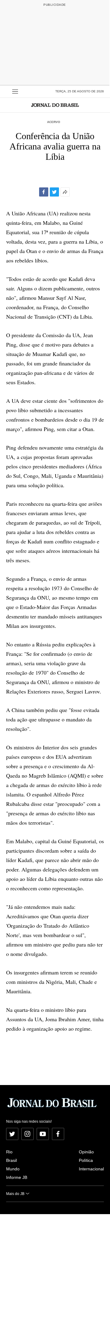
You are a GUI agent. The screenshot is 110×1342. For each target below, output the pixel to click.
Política (86, 1160)
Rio (9, 1151)
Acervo (53, 122)
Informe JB (16, 1177)
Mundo (13, 1168)
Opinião (86, 1151)
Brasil (11, 1160)
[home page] (55, 105)
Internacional (91, 1168)
